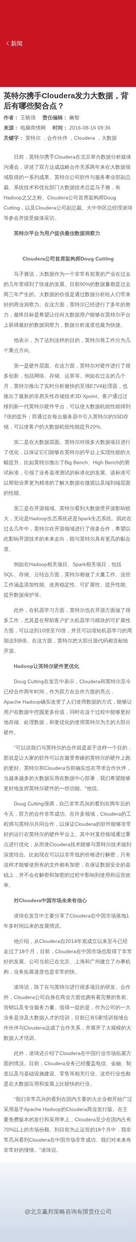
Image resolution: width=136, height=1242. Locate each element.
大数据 (109, 138)
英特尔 (33, 138)
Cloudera (84, 138)
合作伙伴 (57, 138)
